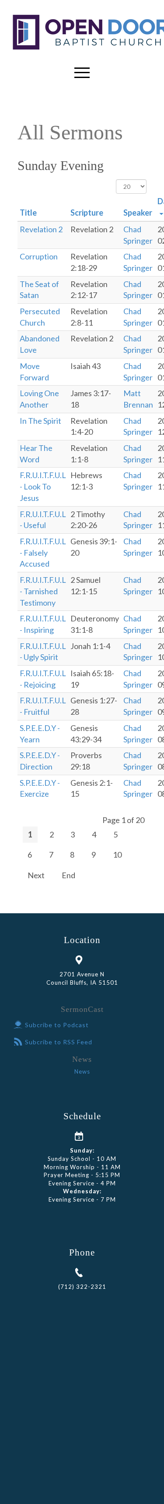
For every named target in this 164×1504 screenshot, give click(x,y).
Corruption (39, 256)
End (68, 875)
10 (117, 854)
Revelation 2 (41, 229)
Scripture (86, 212)
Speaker (137, 212)
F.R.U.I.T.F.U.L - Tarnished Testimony (43, 591)
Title (28, 212)
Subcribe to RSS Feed (58, 1042)
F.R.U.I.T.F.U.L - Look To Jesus (43, 486)
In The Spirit (40, 421)
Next (36, 875)
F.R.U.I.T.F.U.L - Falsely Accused (43, 552)
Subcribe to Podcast (57, 1025)
